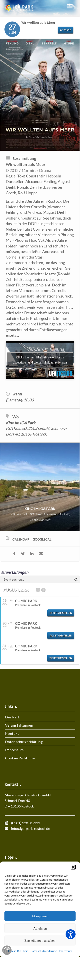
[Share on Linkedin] (32, 554)
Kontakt (12, 733)
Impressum (65, 951)
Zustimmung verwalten (7, 950)
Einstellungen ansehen (40, 940)
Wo (15, 416)
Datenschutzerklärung (43, 951)
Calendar (20, 539)
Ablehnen (40, 928)
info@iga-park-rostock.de (30, 828)
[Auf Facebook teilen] (14, 554)
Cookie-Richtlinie (18, 951)
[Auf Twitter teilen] (23, 554)
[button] (73, 867)
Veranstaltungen (19, 725)
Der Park (12, 717)
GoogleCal (42, 539)
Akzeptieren (40, 916)
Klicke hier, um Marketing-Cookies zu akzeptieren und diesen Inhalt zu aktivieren (40, 360)
